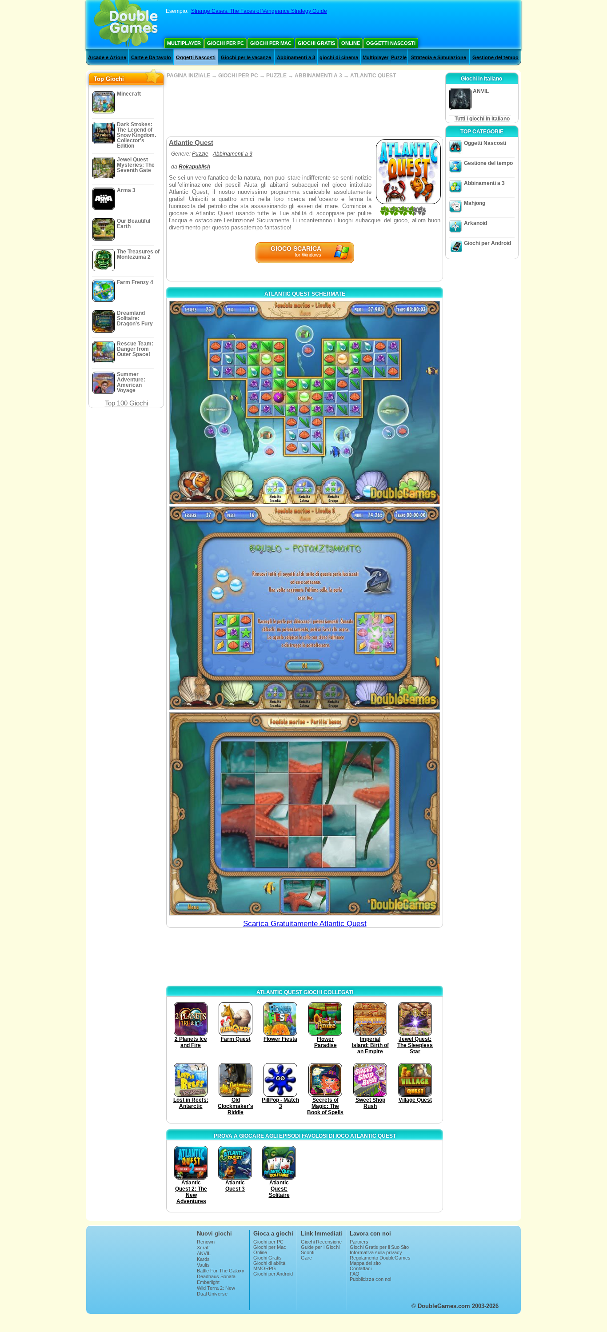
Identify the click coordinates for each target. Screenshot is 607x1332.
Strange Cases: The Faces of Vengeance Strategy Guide (259, 11)
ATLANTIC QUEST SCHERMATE (304, 294)
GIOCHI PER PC (238, 75)
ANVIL (204, 1253)
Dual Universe (212, 1293)
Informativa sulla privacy (376, 1252)
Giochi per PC (225, 43)
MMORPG (264, 1268)
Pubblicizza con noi (370, 1279)
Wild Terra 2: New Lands (216, 1290)
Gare (306, 1257)
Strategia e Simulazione (438, 57)
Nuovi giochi (214, 1233)
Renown (206, 1241)
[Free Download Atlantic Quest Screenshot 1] (304, 402)
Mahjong (474, 203)
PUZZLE (276, 75)
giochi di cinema (338, 57)
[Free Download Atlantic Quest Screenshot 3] (304, 813)
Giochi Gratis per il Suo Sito (379, 1247)
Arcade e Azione (107, 57)
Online (350, 43)
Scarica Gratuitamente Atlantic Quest (305, 923)
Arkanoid (475, 223)
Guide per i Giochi (320, 1247)
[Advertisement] (304, 107)
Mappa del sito (365, 1263)
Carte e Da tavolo (151, 57)
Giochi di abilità (269, 1263)
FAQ (354, 1273)
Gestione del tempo (495, 57)
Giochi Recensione (321, 1241)
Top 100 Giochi (126, 403)
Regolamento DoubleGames (380, 1257)
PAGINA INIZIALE (188, 75)
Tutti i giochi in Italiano (482, 119)
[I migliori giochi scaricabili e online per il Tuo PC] (126, 24)
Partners (359, 1241)
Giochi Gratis (316, 43)
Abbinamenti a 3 (296, 57)
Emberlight (208, 1282)
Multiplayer (184, 43)
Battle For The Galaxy (220, 1270)
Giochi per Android (487, 243)
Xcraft (203, 1247)
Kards (203, 1259)
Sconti (307, 1252)
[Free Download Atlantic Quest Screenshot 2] (304, 608)
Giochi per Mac (271, 43)
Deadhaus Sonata (216, 1276)
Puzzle (399, 57)
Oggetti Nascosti (390, 43)
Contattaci (360, 1268)
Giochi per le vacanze (246, 57)
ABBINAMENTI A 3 (318, 75)
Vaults (203, 1265)
